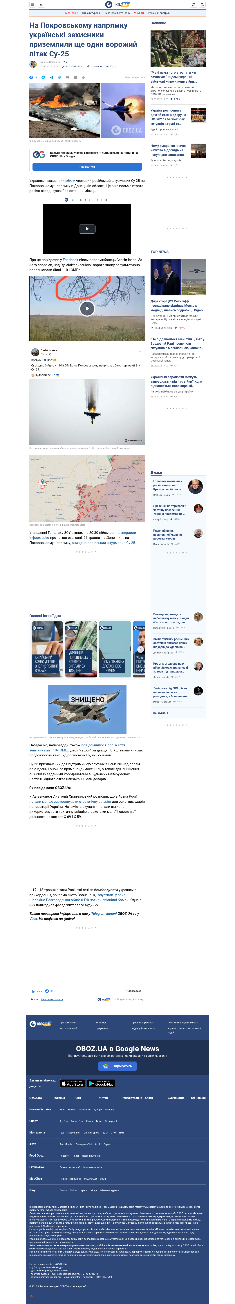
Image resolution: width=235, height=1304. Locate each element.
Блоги (149, 1098)
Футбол (64, 1121)
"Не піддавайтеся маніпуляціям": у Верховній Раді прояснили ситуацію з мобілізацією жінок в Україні (177, 343)
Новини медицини (70, 1178)
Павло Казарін (161, 544)
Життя (103, 1098)
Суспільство (176, 1098)
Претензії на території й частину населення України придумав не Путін (169, 510)
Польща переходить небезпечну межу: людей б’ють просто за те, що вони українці (171, 618)
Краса (84, 1190)
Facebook (70, 260)
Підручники (73, 1132)
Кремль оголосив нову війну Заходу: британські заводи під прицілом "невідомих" (170, 668)
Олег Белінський (161, 495)
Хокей (89, 1121)
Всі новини (198, 1098)
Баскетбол (77, 1121)
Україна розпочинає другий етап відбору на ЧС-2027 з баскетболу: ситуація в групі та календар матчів (168, 117)
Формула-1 (111, 1121)
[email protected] (72, 1277)
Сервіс (107, 1144)
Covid (103, 1178)
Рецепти (64, 1155)
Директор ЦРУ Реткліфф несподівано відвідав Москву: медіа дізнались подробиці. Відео (177, 305)
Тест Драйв (66, 1144)
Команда (101, 1022)
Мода (94, 1190)
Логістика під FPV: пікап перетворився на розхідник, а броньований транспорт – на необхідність (171, 692)
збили (70, 181)
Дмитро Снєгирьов (163, 652)
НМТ (121, 1132)
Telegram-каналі (104, 914)
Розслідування (132, 1098)
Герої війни (71, 13)
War (65, 62)
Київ (62, 1109)
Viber (33, 919)
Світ (78, 1098)
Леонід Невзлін (161, 677)
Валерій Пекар (160, 519)
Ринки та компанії (70, 1167)
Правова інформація (143, 1022)
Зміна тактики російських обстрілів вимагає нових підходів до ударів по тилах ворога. (171, 643)
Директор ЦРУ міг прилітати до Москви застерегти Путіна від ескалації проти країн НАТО (176, 319)
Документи (102, 1028)
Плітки (73, 1190)
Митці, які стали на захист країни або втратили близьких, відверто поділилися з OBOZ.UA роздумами (176, 91)
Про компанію (68, 1022)
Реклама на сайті (69, 1028)
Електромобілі (84, 1144)
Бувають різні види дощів (166, 160)
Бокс (99, 1121)
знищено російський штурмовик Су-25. (104, 543)
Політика (59, 1098)
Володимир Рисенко (163, 628)
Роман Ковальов (162, 702)
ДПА (105, 1132)
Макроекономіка (92, 1167)
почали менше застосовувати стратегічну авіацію (70, 801)
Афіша (63, 1190)
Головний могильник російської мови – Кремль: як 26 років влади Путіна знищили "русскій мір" (169, 485)
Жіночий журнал (109, 1190)
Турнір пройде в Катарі (164, 129)
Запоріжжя (84, 1109)
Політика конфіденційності (183, 1022)
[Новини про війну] (103, 1000)
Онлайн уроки (92, 1132)
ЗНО (113, 1132)
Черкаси (110, 1109)
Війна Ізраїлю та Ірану (117, 13)
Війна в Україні (91, 13)
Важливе (158, 23)
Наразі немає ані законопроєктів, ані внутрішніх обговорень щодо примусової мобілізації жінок (175, 357)
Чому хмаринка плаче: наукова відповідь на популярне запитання (168, 150)
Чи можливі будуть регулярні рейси (172, 391)
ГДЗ (62, 1132)
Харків (71, 1109)
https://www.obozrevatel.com (150, 1206)
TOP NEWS (160, 252)
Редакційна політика (52, 999)
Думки (156, 472)
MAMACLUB (90, 1178)
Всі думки (159, 713)
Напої (76, 1155)
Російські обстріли (159, 13)
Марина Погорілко (50, 62)
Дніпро (98, 1109)
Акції (97, 1144)
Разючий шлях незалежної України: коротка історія (167, 534)
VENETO (139, 13)
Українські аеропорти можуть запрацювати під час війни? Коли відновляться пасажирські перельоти (176, 381)
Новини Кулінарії (91, 1155)
